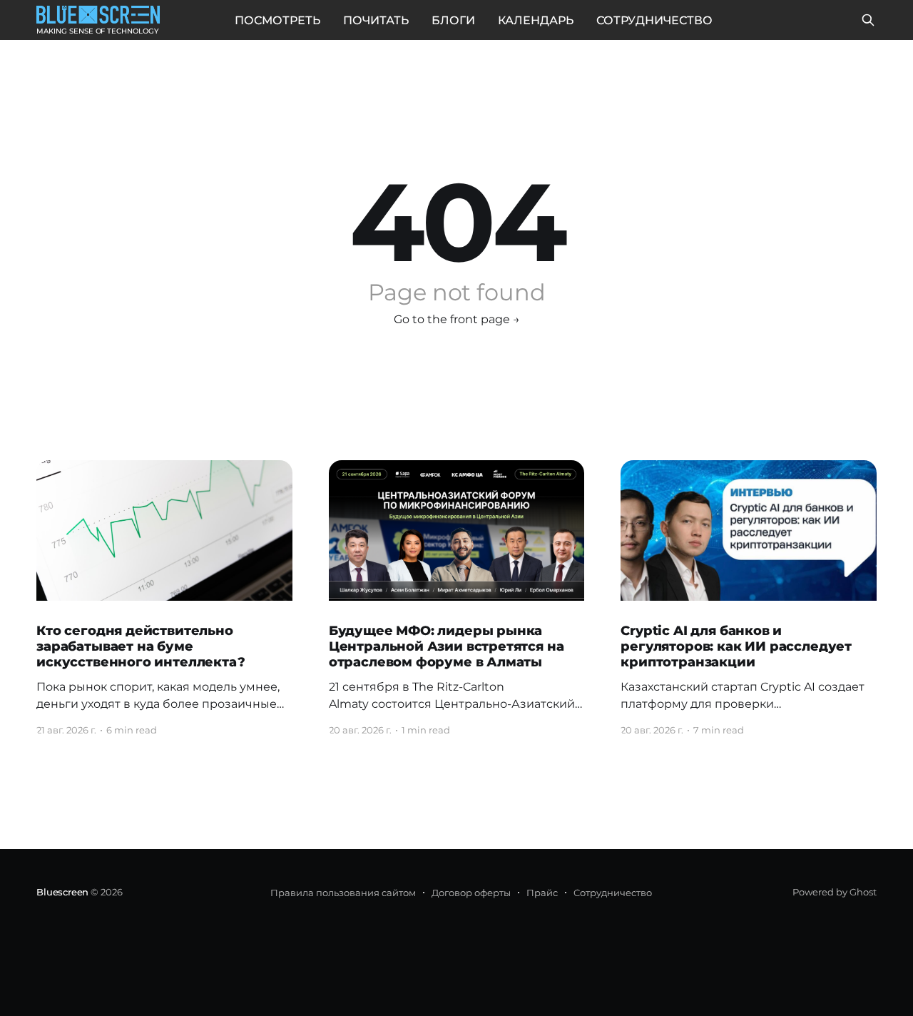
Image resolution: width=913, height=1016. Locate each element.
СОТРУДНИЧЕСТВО (654, 20)
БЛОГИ (453, 20)
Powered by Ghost (834, 892)
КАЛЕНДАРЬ (535, 20)
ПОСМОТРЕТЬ (277, 20)
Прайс (542, 892)
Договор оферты (471, 892)
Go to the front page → (457, 319)
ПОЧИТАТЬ (376, 20)
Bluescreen (62, 892)
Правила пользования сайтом (343, 892)
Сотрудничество (612, 892)
